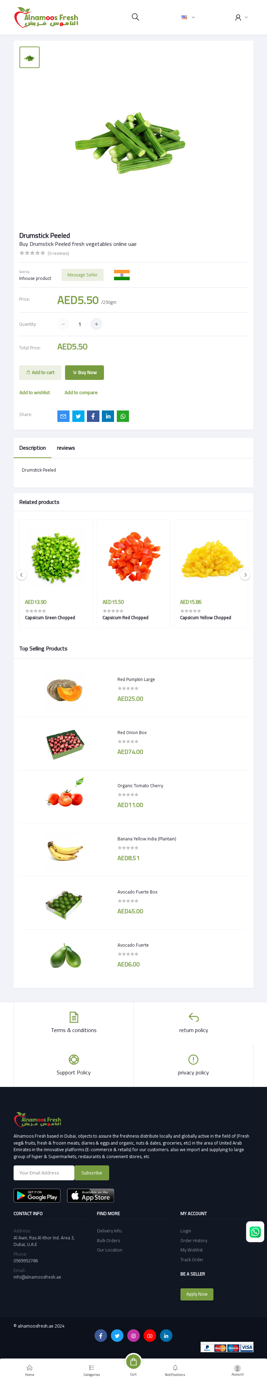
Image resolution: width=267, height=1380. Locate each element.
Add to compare (81, 392)
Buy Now (87, 372)
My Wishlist (191, 1250)
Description (32, 447)
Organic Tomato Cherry (140, 786)
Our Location (109, 1250)
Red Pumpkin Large (136, 679)
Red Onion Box (132, 732)
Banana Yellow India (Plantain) (147, 839)
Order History (193, 1240)
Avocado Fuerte (133, 945)
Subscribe (91, 1172)
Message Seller (82, 275)
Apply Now (197, 1294)
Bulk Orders (108, 1240)
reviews (66, 447)
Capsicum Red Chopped (125, 617)
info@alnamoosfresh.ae (37, 1277)
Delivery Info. (110, 1231)
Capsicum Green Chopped (50, 617)
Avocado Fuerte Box (137, 892)
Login (185, 1231)
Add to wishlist (34, 392)
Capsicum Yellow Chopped (205, 617)
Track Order (191, 1259)
